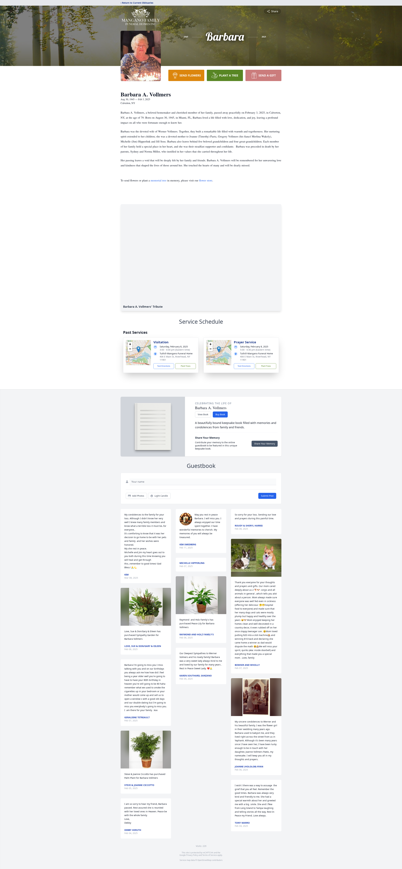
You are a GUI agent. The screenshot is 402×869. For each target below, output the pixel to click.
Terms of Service (209, 855)
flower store (205, 180)
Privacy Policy (192, 855)
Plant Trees (185, 366)
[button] (138, 349)
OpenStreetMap (204, 860)
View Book (203, 414)
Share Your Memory (264, 443)
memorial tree (158, 180)
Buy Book (220, 414)
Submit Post (267, 495)
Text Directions (163, 366)
